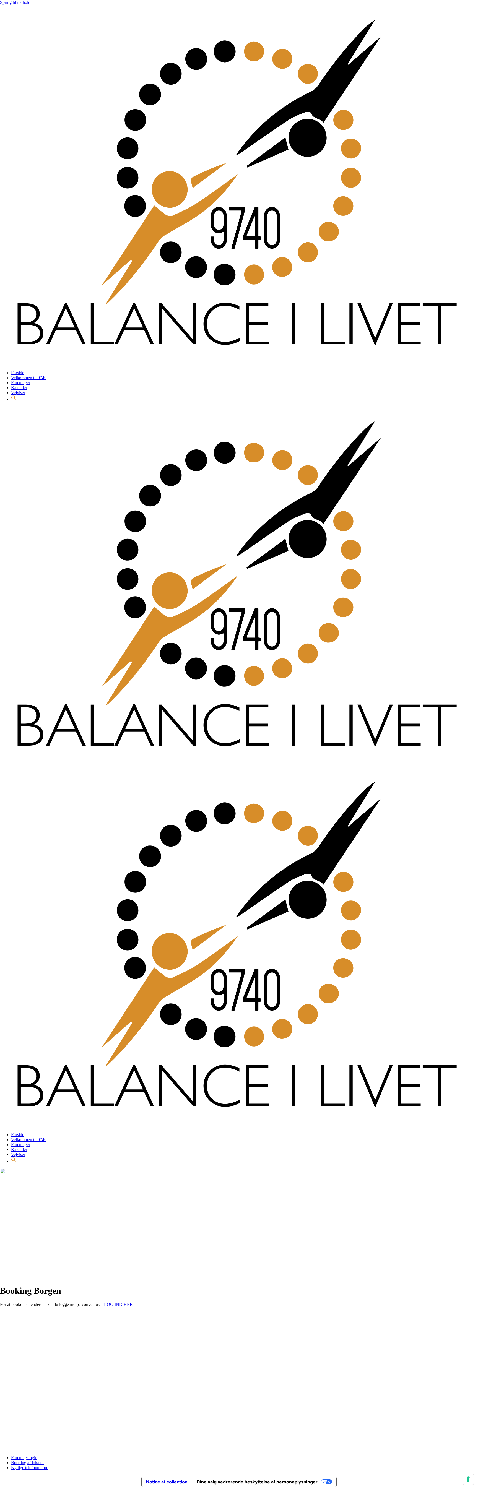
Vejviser (18, 392)
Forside (17, 372)
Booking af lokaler (27, 1462)
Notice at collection (167, 1482)
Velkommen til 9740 (28, 377)
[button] (14, 399)
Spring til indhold (15, 2)
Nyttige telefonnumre (29, 1467)
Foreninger (20, 382)
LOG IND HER (118, 1304)
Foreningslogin (24, 1457)
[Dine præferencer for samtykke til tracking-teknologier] (468, 1479)
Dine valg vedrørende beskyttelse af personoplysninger (257, 1482)
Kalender (19, 387)
